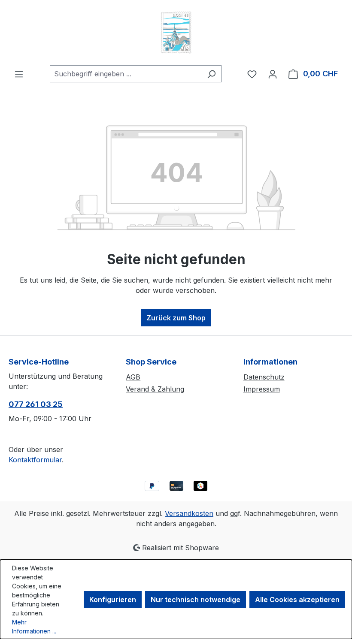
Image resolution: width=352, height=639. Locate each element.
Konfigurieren (112, 599)
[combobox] (126, 73)
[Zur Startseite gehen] (176, 32)
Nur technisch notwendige (195, 599)
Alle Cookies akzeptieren (297, 599)
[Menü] (19, 73)
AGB (133, 377)
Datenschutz (264, 377)
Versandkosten (189, 513)
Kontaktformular (35, 459)
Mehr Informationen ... (34, 626)
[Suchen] (211, 73)
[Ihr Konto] (272, 73)
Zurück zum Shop (176, 317)
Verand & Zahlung (155, 389)
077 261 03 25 (36, 404)
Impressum (261, 389)
